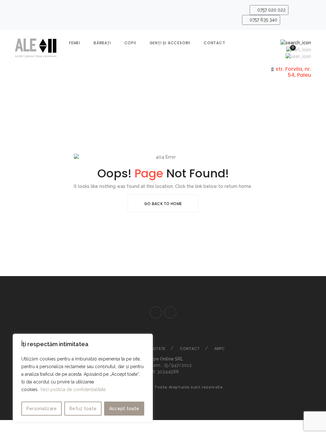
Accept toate (124, 408)
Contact (214, 43)
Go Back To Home (163, 203)
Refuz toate (82, 408)
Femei (74, 43)
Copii (130, 43)
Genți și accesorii (170, 43)
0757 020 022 (271, 9)
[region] (83, 378)
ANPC (219, 348)
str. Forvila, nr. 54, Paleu (292, 72)
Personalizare (41, 408)
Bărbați (102, 43)
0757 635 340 (262, 19)
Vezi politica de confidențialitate (73, 389)
